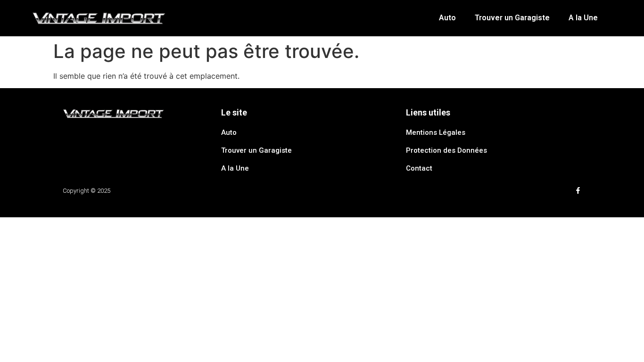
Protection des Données (446, 150)
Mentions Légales (435, 132)
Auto (447, 17)
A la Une (583, 17)
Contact (419, 168)
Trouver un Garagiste (512, 17)
